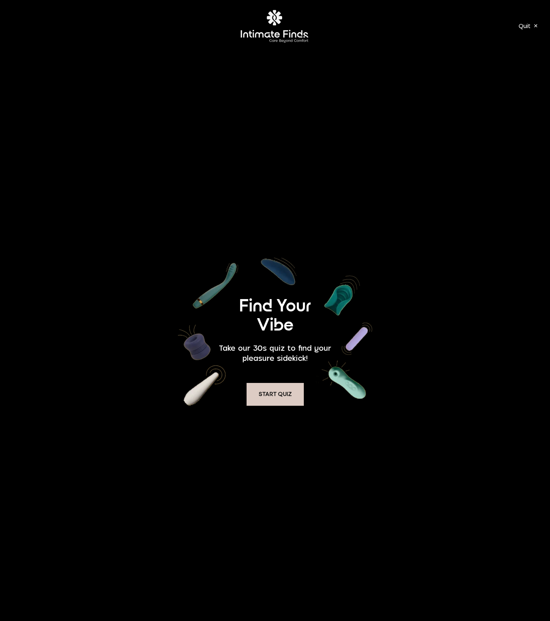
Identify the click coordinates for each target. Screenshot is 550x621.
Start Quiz (275, 395)
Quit (528, 26)
